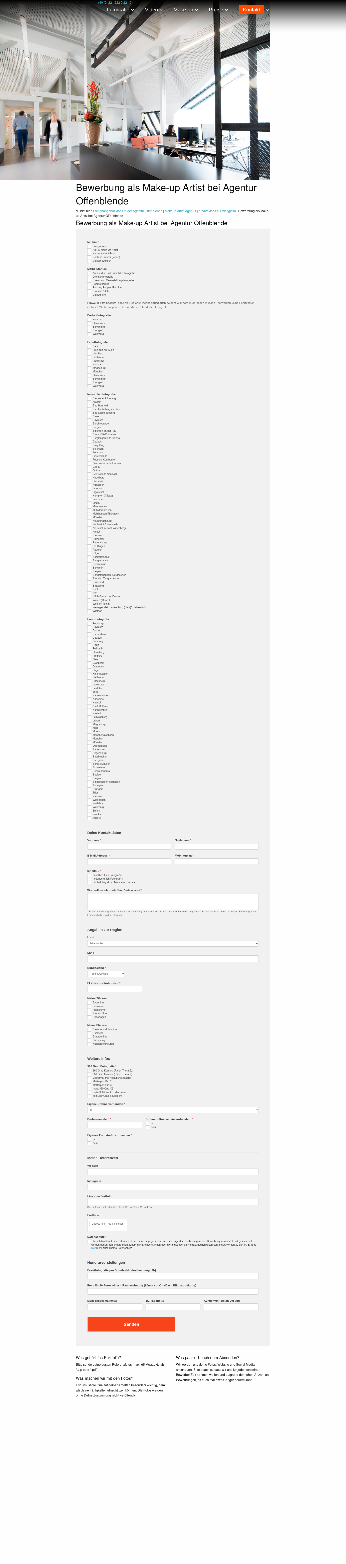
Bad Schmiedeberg (103, 412)
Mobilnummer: (184, 855)
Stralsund (98, 582)
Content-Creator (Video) (106, 257)
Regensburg (99, 752)
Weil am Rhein (101, 603)
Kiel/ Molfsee (100, 706)
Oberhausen (99, 745)
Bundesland (96, 967)
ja (151, 1123)
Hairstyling (98, 1040)
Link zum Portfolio (99, 1196)
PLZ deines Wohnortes (103, 983)
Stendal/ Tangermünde (105, 578)
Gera (95, 659)
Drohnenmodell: (99, 1119)
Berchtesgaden (101, 423)
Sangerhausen (100, 560)
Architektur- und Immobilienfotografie (113, 273)
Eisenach (98, 448)
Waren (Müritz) (101, 600)
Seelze (96, 774)
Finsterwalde (99, 455)
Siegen (96, 571)
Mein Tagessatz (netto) (103, 1300)
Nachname (183, 840)
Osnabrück (98, 323)
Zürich (96, 810)
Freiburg (97, 655)
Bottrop (96, 630)
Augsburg (98, 623)
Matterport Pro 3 (102, 1085)
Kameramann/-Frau (103, 253)
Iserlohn (97, 688)
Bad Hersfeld (100, 405)
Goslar (96, 466)
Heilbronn (98, 357)
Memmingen (99, 506)
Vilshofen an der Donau (106, 596)
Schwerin (97, 567)
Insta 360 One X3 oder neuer (109, 1092)
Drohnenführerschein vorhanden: (169, 1119)
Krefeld (96, 713)
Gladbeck (98, 662)
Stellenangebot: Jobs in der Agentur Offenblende (127, 211)
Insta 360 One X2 (102, 1088)
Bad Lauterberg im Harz (106, 409)
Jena (95, 691)
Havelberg (98, 477)
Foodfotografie (100, 283)
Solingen (97, 785)
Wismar (97, 610)
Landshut (97, 499)
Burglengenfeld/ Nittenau (106, 437)
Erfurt (95, 644)
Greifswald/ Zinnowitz (105, 474)
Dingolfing (98, 445)
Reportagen (99, 1017)
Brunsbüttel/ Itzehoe (104, 434)
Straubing (98, 585)
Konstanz (98, 319)
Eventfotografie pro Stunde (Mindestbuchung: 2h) (121, 1270)
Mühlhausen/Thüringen (105, 513)
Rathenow (98, 538)
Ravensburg (99, 542)
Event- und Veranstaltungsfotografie (113, 280)
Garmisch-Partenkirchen (106, 463)
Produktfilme (99, 1013)
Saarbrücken (99, 756)
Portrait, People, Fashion (107, 287)
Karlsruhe (98, 698)
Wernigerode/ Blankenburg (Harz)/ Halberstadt (119, 607)
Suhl (95, 589)
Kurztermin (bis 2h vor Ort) (222, 1300)
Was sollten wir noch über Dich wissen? (114, 890)
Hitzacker (98, 484)
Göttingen (98, 666)
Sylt (94, 592)
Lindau (96, 502)
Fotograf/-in (99, 246)
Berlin (95, 346)
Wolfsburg (98, 803)
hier (93, 1247)
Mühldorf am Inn (102, 510)
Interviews (98, 1006)
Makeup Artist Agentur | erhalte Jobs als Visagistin (200, 211)
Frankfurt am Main (103, 349)
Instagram (94, 1181)
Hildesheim (99, 680)
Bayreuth (97, 419)
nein (153, 1127)
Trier (95, 792)
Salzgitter (98, 760)
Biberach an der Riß (104, 430)
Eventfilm (98, 1002)
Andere (96, 817)
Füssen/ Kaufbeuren (104, 459)
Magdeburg (99, 367)
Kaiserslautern (100, 695)
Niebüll (96, 531)
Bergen (96, 427)
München (97, 371)
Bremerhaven (100, 634)
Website (92, 1165)
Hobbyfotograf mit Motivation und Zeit (114, 882)
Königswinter (100, 709)
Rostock (97, 549)
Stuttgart (97, 330)
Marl (95, 727)
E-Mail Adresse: (98, 855)
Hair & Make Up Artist (105, 249)
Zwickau (97, 814)
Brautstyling (99, 1036)
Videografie (99, 294)
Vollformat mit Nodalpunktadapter (111, 1077)
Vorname (94, 840)
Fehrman (97, 452)
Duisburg (97, 641)
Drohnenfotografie (102, 276)
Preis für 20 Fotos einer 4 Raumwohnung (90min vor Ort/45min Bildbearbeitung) (141, 1285)
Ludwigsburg (99, 716)
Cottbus (97, 441)
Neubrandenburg (102, 520)
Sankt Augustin (101, 763)
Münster (97, 517)
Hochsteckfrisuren (103, 1043)
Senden (131, 1324)
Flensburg (98, 652)
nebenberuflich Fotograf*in (107, 878)
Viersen (97, 796)
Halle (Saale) (100, 673)
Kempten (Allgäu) (102, 495)
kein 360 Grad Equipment (107, 1096)
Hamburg (97, 353)
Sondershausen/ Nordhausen (109, 574)
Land (90, 937)
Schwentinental (101, 770)
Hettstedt (97, 481)
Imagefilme (99, 1009)
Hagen (96, 670)
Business (98, 1033)
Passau (97, 535)
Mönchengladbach (103, 734)
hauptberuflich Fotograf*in (107, 875)
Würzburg (98, 333)
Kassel (96, 702)
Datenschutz (96, 1236)
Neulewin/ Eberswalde (105, 524)
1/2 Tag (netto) (155, 1300)
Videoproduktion (101, 260)
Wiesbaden (99, 799)
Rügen (96, 553)
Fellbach (97, 648)
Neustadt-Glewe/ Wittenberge (109, 528)
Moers (96, 731)
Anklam (96, 401)
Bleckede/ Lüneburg (104, 398)
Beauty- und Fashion (104, 1029)
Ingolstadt (98, 360)
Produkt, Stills (100, 291)
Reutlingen (98, 546)
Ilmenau (97, 488)
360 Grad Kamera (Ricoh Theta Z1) (112, 1070)
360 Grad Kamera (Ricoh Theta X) (112, 1074)
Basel (95, 416)
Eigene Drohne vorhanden (106, 1104)
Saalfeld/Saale (101, 556)
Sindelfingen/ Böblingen (106, 781)
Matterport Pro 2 (102, 1081)
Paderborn (98, 749)
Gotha (96, 470)
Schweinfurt (99, 326)
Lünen (96, 720)
